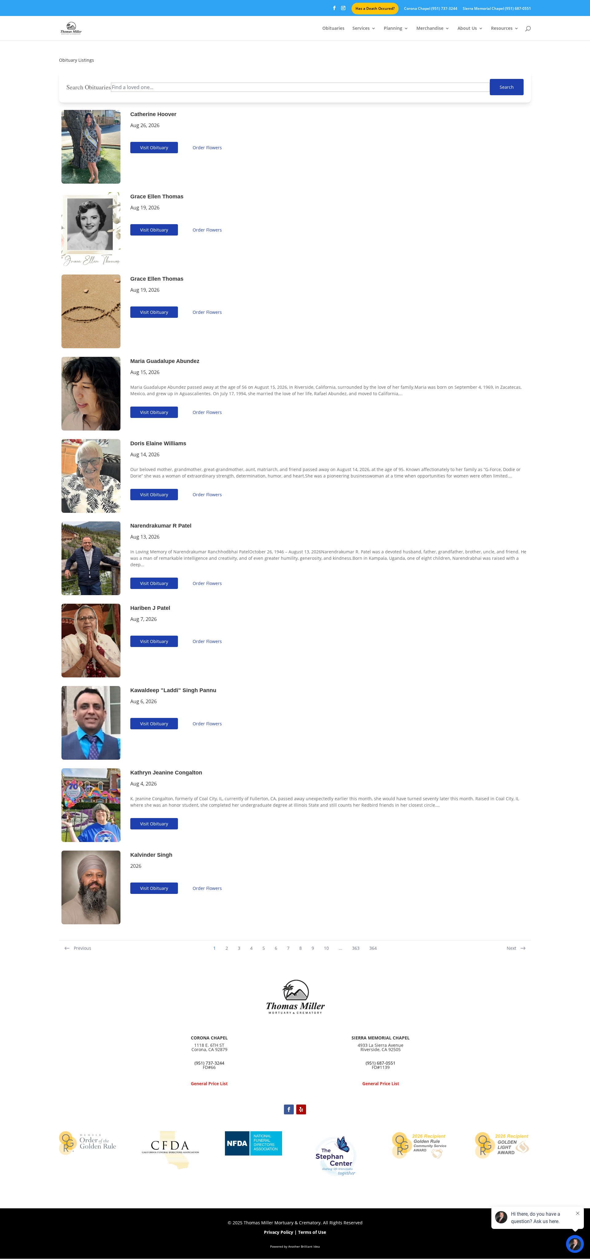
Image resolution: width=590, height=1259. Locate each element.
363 (356, 948)
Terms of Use (312, 1232)
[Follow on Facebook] (289, 1109)
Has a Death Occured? (375, 8)
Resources (502, 28)
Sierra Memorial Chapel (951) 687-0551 (497, 9)
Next (511, 948)
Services (361, 28)
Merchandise (429, 28)
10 (326, 948)
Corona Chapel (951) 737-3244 (430, 9)
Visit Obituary (154, 147)
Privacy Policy (278, 1232)
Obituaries (333, 28)
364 (373, 948)
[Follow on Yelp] (301, 1109)
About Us (467, 28)
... (340, 948)
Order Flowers (207, 147)
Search (507, 87)
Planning (393, 28)
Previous (82, 948)
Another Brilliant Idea (304, 1246)
